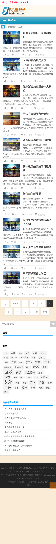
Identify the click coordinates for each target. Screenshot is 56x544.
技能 (29, 362)
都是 (48, 387)
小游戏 (42, 357)
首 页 (4, 2)
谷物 (24, 387)
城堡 (33, 357)
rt (7, 81)
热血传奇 (30, 372)
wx (8, 214)
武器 (36, 367)
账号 (33, 387)
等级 (36, 377)
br (8, 268)
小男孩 (28, 484)
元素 (35, 352)
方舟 (47, 362)
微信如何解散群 (32, 193)
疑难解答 (28, 471)
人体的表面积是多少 (34, 60)
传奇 (20, 353)
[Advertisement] (28, 516)
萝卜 (32, 382)
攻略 (37, 362)
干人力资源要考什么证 (36, 113)
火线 (18, 372)
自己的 (44, 377)
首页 (5, 303)
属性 (6, 362)
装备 (41, 382)
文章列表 (14, 2)
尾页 (45, 311)
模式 (28, 367)
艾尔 (8, 382)
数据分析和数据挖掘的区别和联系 (19, 436)
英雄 (17, 382)
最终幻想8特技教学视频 (15, 417)
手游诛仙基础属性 (12, 450)
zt (7, 242)
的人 (22, 377)
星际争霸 (7, 367)
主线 (5, 353)
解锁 (16, 387)
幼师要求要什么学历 (34, 273)
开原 (13, 362)
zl (7, 188)
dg (8, 55)
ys (8, 294)
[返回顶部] (53, 485)
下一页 (35, 311)
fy (7, 161)
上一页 (15, 303)
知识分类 (25, 2)
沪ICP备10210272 (39, 471)
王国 (40, 372)
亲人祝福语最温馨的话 (14, 427)
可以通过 (25, 357)
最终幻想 (19, 367)
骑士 (6, 391)
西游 (50, 382)
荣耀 (24, 382)
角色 (7, 386)
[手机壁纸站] (28, 11)
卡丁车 (14, 357)
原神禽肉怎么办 (11, 413)
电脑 (15, 377)
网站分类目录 (44, 468)
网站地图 (19, 471)
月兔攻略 (8, 422)
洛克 (45, 367)
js (7, 108)
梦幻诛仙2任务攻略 (13, 431)
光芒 (43, 353)
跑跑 (41, 387)
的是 (29, 377)
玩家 (7, 377)
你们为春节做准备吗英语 (15, 408)
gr (8, 135)
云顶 (13, 352)
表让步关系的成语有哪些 (37, 247)
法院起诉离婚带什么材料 (37, 140)
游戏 (8, 372)
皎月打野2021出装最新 (14, 440)
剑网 (6, 357)
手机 (21, 362)
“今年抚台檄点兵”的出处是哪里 (18, 445)
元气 (27, 352)
